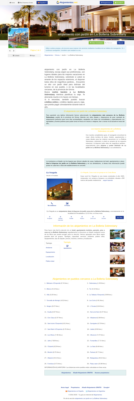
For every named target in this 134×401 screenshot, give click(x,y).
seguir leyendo (108, 180)
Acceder (119, 2)
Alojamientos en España (75, 391)
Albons (49, 289)
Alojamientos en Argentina (96, 391)
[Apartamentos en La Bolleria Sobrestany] (67, 246)
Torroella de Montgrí (53, 300)
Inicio (13, 2)
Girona (57, 55)
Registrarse (106, 2)
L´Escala (93, 306)
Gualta (49, 312)
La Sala (92, 346)
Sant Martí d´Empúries (55, 329)
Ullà (48, 294)
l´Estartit (50, 346)
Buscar (121, 43)
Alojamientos (48, 55)
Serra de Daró (95, 312)
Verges (49, 306)
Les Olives (51, 335)
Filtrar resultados (97, 43)
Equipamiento (50, 252)
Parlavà (92, 352)
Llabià (92, 329)
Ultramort (93, 335)
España (42, 2)
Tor (90, 289)
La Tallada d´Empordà (96, 294)
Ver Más (119, 217)
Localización (50, 256)
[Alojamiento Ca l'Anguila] (59, 189)
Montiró (50, 352)
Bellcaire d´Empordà (53, 283)
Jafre (49, 341)
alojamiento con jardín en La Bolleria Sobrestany (91, 398)
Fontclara (51, 364)
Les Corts (92, 300)
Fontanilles (93, 341)
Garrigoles (93, 323)
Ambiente (49, 247)
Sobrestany (93, 283)
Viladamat (93, 317)
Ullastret (50, 358)
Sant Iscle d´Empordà (55, 323)
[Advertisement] (82, 63)
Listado (16, 55)
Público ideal (50, 261)
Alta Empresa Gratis (26, 2)
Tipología (49, 243)
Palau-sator (94, 364)
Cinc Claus (51, 317)
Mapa (33, 55)
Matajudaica (94, 358)
